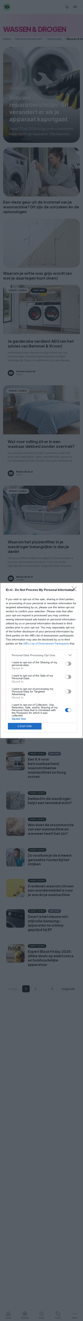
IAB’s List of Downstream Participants (46, 643)
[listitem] (41, 655)
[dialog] (41, 660)
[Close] (75, 590)
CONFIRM (25, 726)
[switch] (68, 664)
